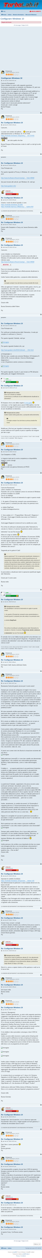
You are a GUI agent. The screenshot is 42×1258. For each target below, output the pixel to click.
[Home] (21, 5)
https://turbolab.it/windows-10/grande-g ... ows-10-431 (17, 135)
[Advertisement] (21, 49)
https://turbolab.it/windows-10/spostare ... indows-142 (17, 881)
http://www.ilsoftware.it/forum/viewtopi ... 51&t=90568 (17, 178)
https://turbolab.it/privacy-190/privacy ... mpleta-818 (17, 206)
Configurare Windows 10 (12, 19)
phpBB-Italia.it (26, 1254)
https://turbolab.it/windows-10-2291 (12, 204)
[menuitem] (3, 11)
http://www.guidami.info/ (8, 186)
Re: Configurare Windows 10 (12, 123)
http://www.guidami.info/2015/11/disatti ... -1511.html (17, 350)
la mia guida (28, 403)
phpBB (15, 1252)
